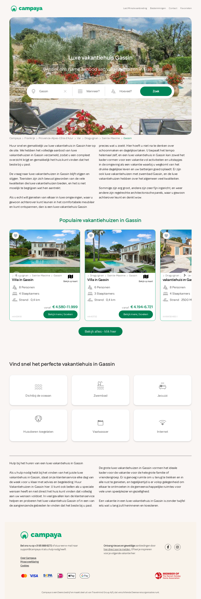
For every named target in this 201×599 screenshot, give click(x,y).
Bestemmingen (158, 8)
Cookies (24, 565)
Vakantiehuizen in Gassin (26, 487)
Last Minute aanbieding (135, 8)
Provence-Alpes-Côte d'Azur (56, 138)
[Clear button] (65, 91)
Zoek (156, 91)
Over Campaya (28, 558)
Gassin (127, 138)
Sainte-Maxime (111, 138)
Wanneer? (93, 91)
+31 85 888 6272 (43, 545)
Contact (173, 8)
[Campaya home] (25, 8)
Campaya (15, 138)
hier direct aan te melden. (117, 549)
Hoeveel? (126, 91)
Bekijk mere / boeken (60, 314)
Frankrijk (30, 138)
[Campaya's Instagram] (177, 547)
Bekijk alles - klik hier (100, 331)
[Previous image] (16, 275)
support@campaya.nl (31, 549)
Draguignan (92, 138)
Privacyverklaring (29, 561)
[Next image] (184, 275)
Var (79, 138)
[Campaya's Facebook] (168, 547)
